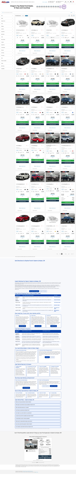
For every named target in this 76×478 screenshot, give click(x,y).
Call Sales (52, 357)
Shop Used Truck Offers (56, 308)
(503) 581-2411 (31, 450)
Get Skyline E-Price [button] (22, 83)
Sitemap (24, 471)
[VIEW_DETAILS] (22, 22)
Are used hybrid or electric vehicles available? (23, 418)
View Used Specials (57, 297)
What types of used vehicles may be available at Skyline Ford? (25, 404)
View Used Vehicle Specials (34, 291)
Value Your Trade (56, 305)
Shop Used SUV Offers (56, 311)
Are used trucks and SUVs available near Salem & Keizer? (24, 415)
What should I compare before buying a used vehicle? (24, 421)
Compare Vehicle (19, 53)
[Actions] (28, 30)
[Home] (11, 2)
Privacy (26, 471)
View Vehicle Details (22, 47)
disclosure (38, 460)
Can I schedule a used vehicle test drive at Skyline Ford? (24, 426)
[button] (44, 22)
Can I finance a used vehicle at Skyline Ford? (22, 410)
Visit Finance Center (57, 302)
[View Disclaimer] (23, 37)
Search (71, 12)
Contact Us (47, 357)
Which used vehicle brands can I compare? (22, 407)
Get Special (45, 456)
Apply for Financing (43, 291)
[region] (22, 43)
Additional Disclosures (30, 471)
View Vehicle (41, 458)
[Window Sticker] (43, 37)
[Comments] (28, 37)
